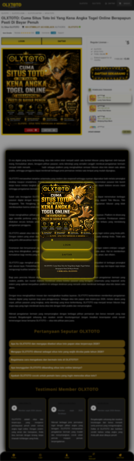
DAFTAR (67, 255)
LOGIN (67, 245)
